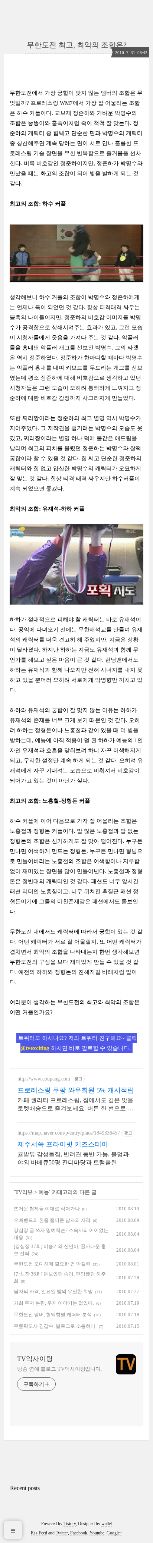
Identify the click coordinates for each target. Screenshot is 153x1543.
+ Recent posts (22, 1488)
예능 (44, 1192)
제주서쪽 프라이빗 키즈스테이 (62, 1144)
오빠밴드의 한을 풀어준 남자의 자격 (52, 1220)
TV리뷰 (24, 1192)
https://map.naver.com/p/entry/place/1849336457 (68, 1133)
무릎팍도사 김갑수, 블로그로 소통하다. (55, 1326)
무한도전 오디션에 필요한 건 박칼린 (52, 1264)
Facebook (78, 1533)
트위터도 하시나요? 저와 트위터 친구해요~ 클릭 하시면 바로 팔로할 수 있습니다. (77, 1043)
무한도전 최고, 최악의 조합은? (77, 45)
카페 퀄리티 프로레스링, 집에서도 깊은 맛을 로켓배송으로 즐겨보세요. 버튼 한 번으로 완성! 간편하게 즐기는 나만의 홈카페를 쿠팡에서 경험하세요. (75, 1105)
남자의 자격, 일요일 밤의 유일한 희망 (53, 1291)
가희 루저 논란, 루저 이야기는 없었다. (54, 1303)
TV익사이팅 (35, 1358)
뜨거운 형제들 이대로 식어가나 (47, 1208)
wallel (106, 1523)
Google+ (114, 1533)
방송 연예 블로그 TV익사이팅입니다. (59, 1369)
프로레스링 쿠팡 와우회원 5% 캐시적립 (75, 1090)
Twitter (62, 1533)
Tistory (70, 1523)
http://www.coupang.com (43, 1079)
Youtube (96, 1533)
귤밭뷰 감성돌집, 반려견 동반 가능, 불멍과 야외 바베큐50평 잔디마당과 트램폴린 (73, 1158)
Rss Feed (39, 1533)
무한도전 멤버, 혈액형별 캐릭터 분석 (53, 1314)
